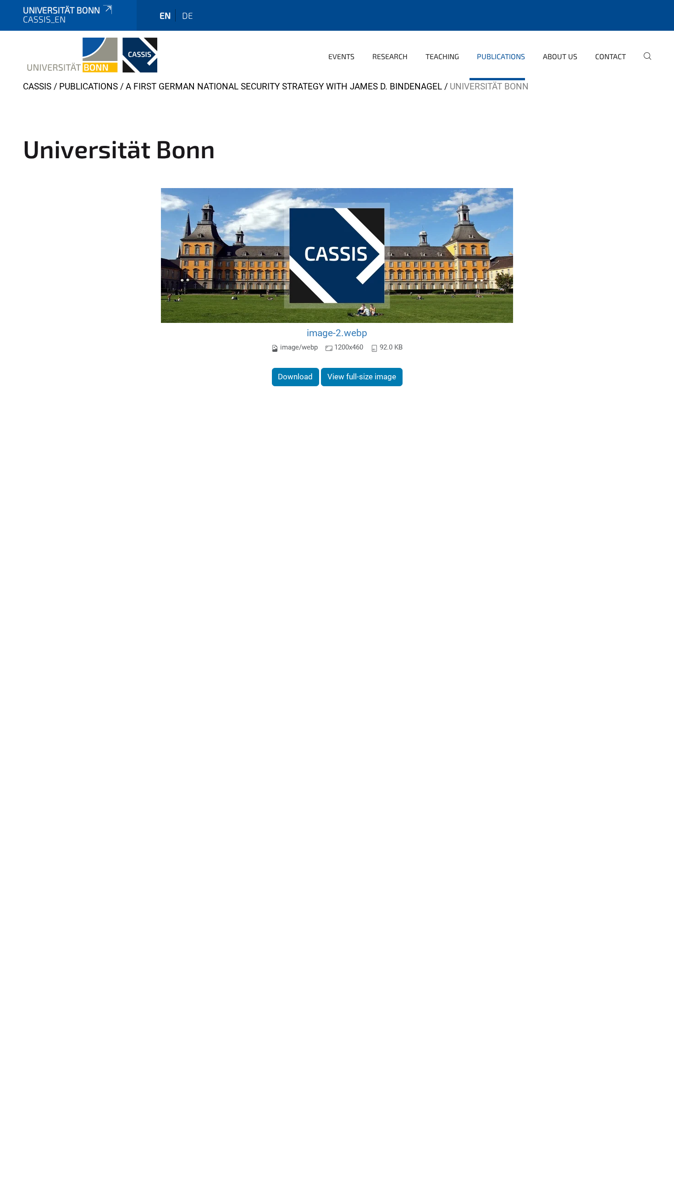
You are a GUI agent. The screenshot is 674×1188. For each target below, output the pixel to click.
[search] (643, 62)
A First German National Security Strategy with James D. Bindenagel (284, 86)
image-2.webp (337, 333)
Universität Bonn (61, 10)
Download (295, 376)
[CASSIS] (90, 55)
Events (341, 56)
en (165, 15)
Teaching (442, 56)
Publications (501, 56)
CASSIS (37, 86)
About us (560, 56)
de (187, 15)
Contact (610, 56)
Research (390, 56)
